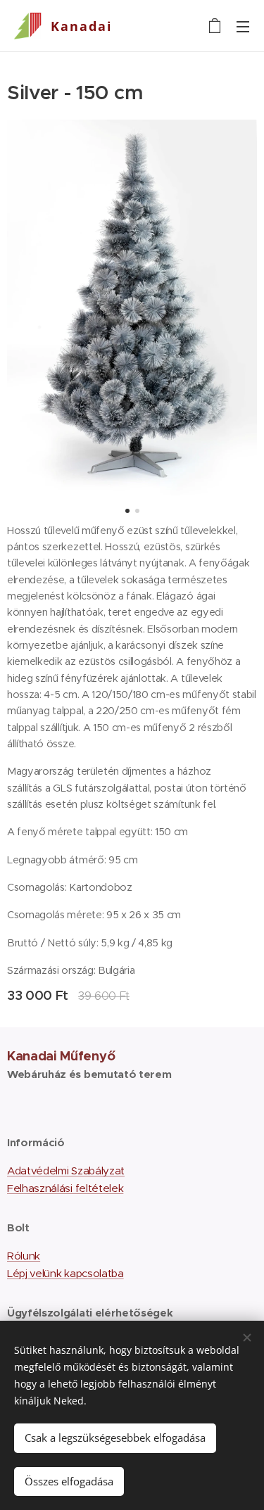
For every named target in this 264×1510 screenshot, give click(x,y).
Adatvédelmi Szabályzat (66, 1170)
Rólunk (23, 1255)
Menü (243, 26)
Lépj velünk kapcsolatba (65, 1273)
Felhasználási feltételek (65, 1188)
